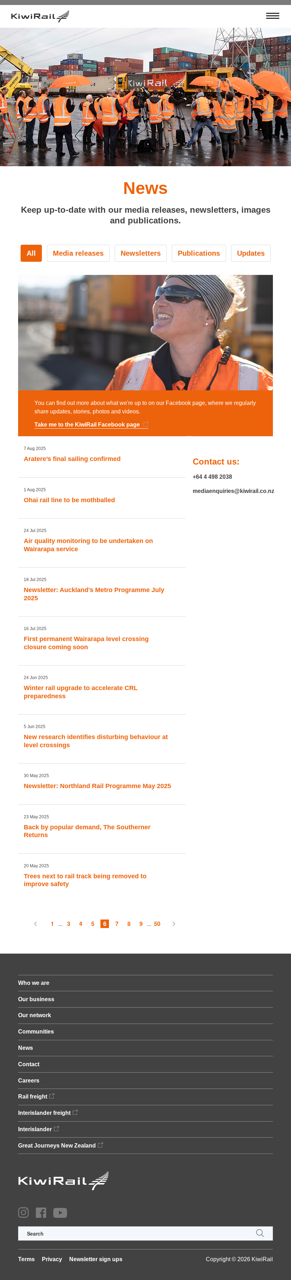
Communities (36, 1032)
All (31, 253)
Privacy (52, 1259)
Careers (28, 1081)
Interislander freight (44, 1113)
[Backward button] (35, 924)
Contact (28, 1064)
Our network (34, 1015)
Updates (251, 253)
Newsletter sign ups (95, 1259)
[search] (145, 1233)
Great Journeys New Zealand (57, 1146)
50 (157, 924)
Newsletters (141, 253)
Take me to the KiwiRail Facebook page (87, 425)
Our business (36, 999)
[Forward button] (174, 924)
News (25, 1048)
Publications (199, 253)
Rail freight (32, 1097)
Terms (26, 1259)
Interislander (35, 1129)
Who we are (33, 983)
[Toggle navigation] (273, 16)
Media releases (78, 253)
